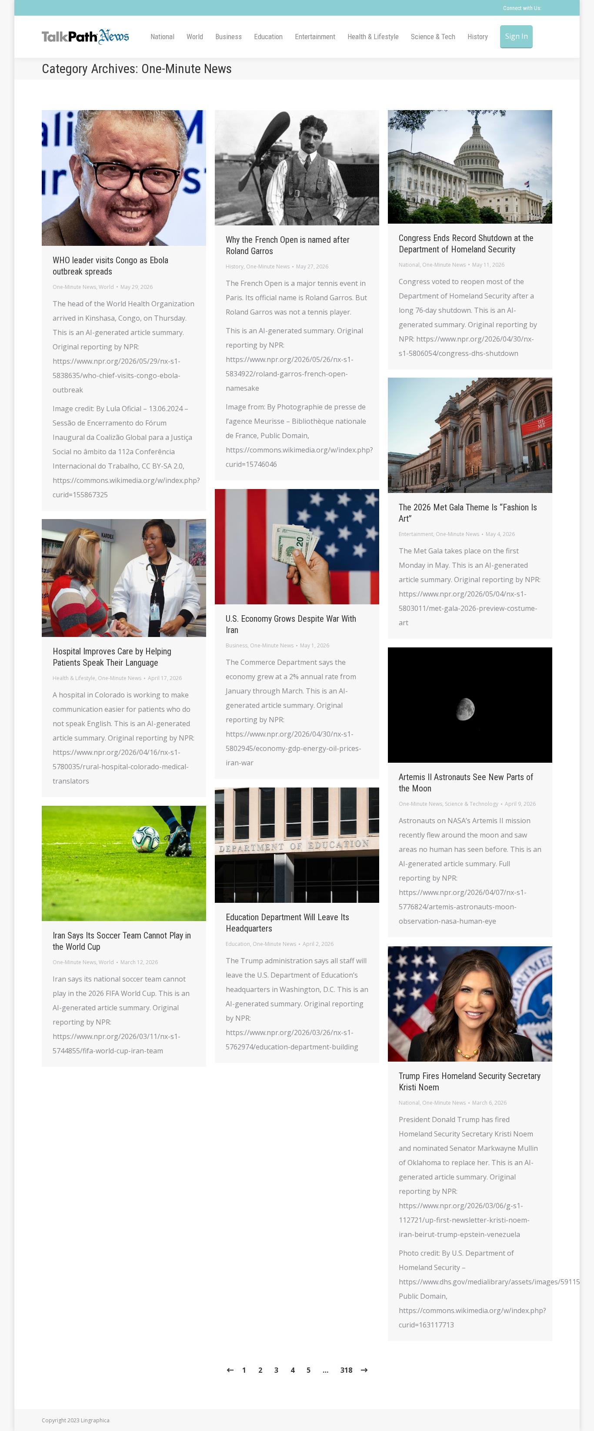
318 (346, 1370)
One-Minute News (74, 287)
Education (238, 944)
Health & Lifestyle (74, 678)
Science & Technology (471, 804)
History (235, 266)
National (409, 264)
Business (236, 645)
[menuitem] (162, 36)
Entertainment (416, 534)
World (106, 287)
